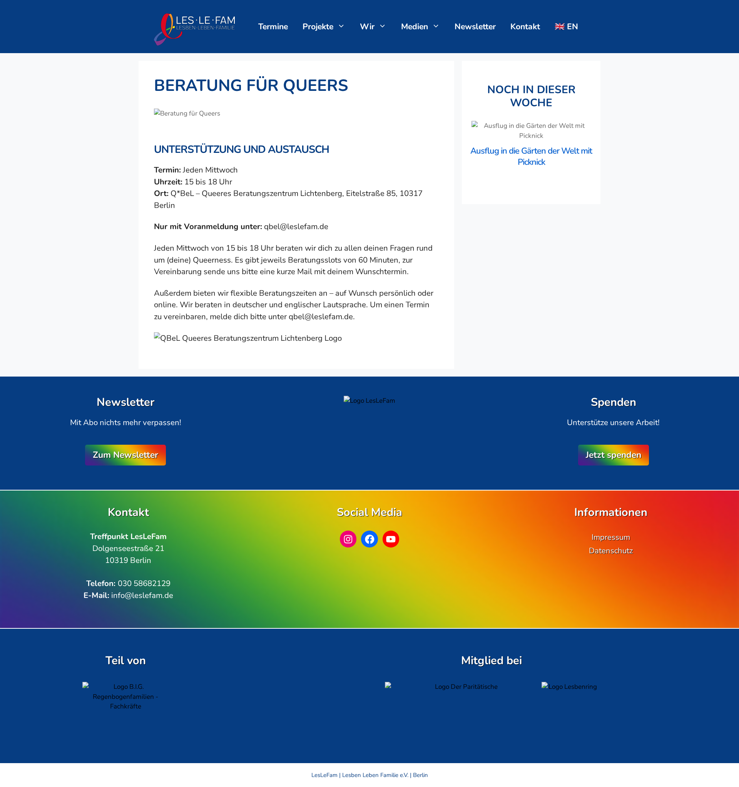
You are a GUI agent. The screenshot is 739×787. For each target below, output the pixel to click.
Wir (367, 26)
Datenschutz (611, 550)
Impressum (611, 537)
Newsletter (475, 26)
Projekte (318, 26)
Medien (414, 26)
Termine (273, 26)
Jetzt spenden (613, 455)
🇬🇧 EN (566, 26)
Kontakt (525, 26)
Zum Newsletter (125, 455)
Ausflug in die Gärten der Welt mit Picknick (531, 156)
